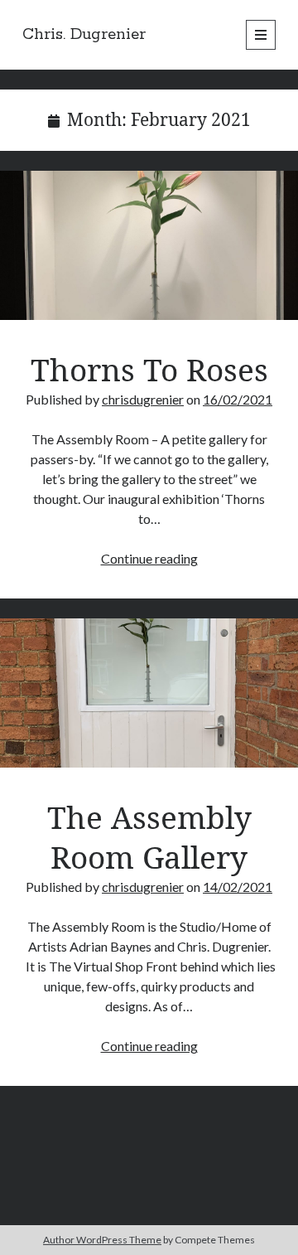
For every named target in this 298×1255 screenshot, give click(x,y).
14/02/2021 (237, 886)
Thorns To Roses (149, 245)
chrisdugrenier (143, 399)
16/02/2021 (237, 399)
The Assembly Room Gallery (149, 693)
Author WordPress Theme (102, 1239)
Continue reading (149, 558)
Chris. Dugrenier (84, 35)
